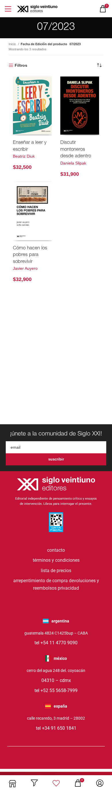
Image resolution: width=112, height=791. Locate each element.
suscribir (56, 459)
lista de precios (56, 570)
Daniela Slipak (73, 163)
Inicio (13, 44)
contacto (56, 550)
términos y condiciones (56, 560)
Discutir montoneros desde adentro (75, 149)
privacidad (68, 588)
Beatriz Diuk (24, 156)
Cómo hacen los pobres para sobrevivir (30, 255)
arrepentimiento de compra (40, 580)
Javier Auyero (25, 268)
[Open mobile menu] (7, 8)
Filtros (21, 65)
